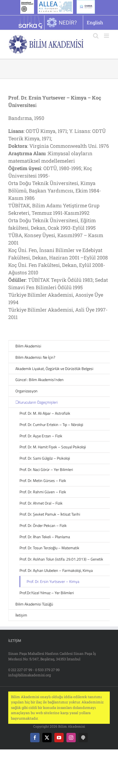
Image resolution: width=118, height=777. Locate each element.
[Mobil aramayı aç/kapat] (96, 36)
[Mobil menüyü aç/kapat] (107, 36)
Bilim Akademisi (28, 346)
